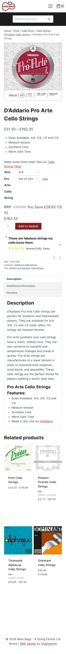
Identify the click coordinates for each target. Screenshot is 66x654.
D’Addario (46, 421)
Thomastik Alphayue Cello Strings (17, 565)
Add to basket (28, 226)
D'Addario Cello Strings (26, 265)
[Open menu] (50, 6)
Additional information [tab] (21, 285)
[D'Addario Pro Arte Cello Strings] (33, 72)
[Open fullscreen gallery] (58, 97)
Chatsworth (49, 643)
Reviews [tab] (12, 292)
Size (7, 172)
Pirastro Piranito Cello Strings (47, 482)
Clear (45, 179)
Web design (28, 643)
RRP (7, 207)
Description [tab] (14, 279)
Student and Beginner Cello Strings (26, 268)
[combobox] (33, 19)
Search (50, 19)
